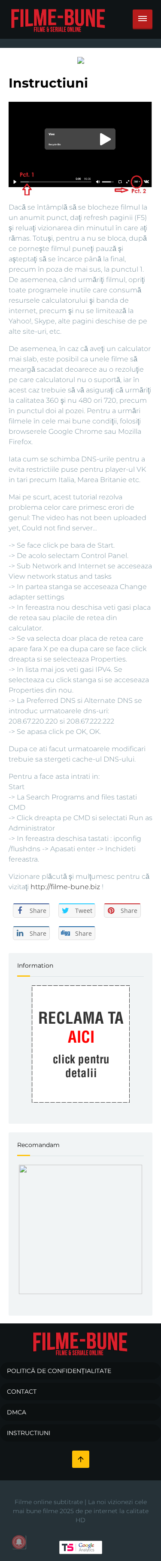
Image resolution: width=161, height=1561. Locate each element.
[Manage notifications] (19, 1542)
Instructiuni (28, 1433)
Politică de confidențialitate (59, 1371)
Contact (21, 1391)
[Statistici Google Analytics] (80, 1547)
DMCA (16, 1412)
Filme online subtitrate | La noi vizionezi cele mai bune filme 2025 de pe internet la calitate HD (81, 1511)
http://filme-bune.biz (65, 887)
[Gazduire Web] (80, 60)
